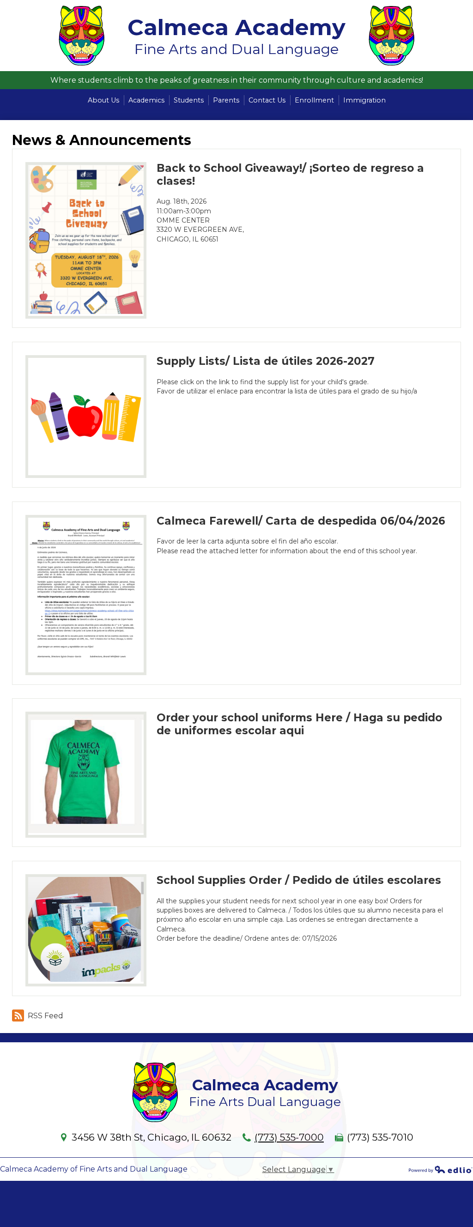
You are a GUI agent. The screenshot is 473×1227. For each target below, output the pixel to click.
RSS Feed (45, 1015)
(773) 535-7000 (289, 1137)
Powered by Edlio (440, 1169)
